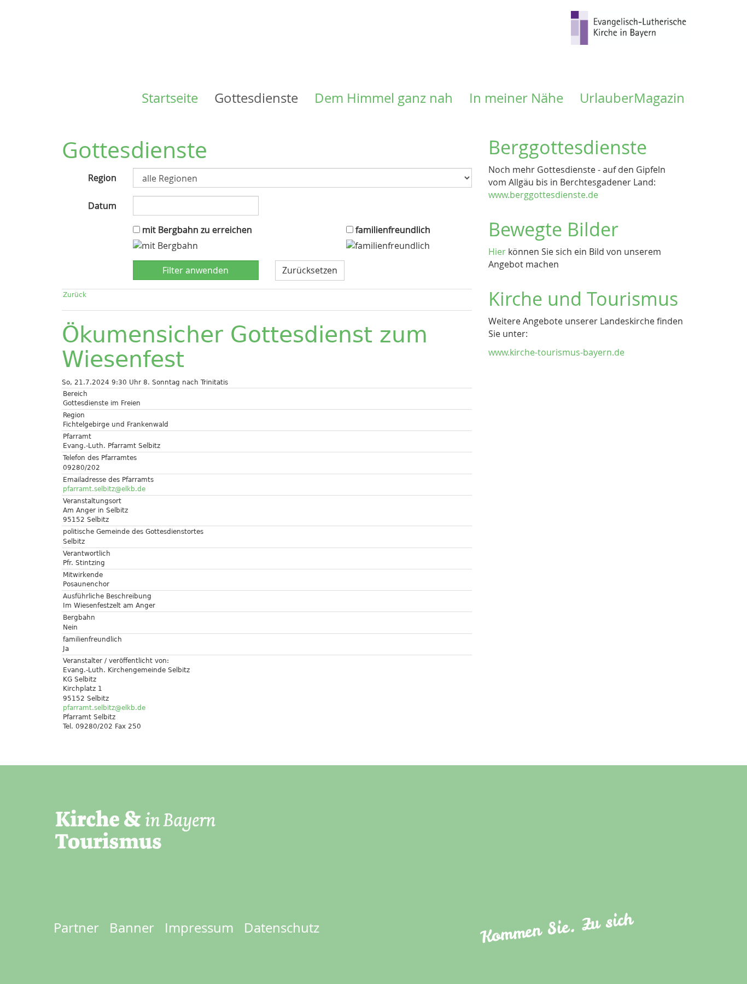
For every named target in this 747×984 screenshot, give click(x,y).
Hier (497, 252)
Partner (76, 927)
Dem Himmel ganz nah (383, 98)
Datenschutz (281, 927)
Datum (102, 206)
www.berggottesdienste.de (543, 195)
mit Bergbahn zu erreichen (196, 230)
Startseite (170, 98)
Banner (131, 927)
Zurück (74, 295)
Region (102, 178)
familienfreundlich (391, 230)
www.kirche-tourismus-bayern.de (556, 352)
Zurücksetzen (309, 270)
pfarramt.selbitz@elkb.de (104, 489)
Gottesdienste (256, 98)
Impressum (199, 927)
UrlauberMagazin (632, 98)
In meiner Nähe (516, 98)
